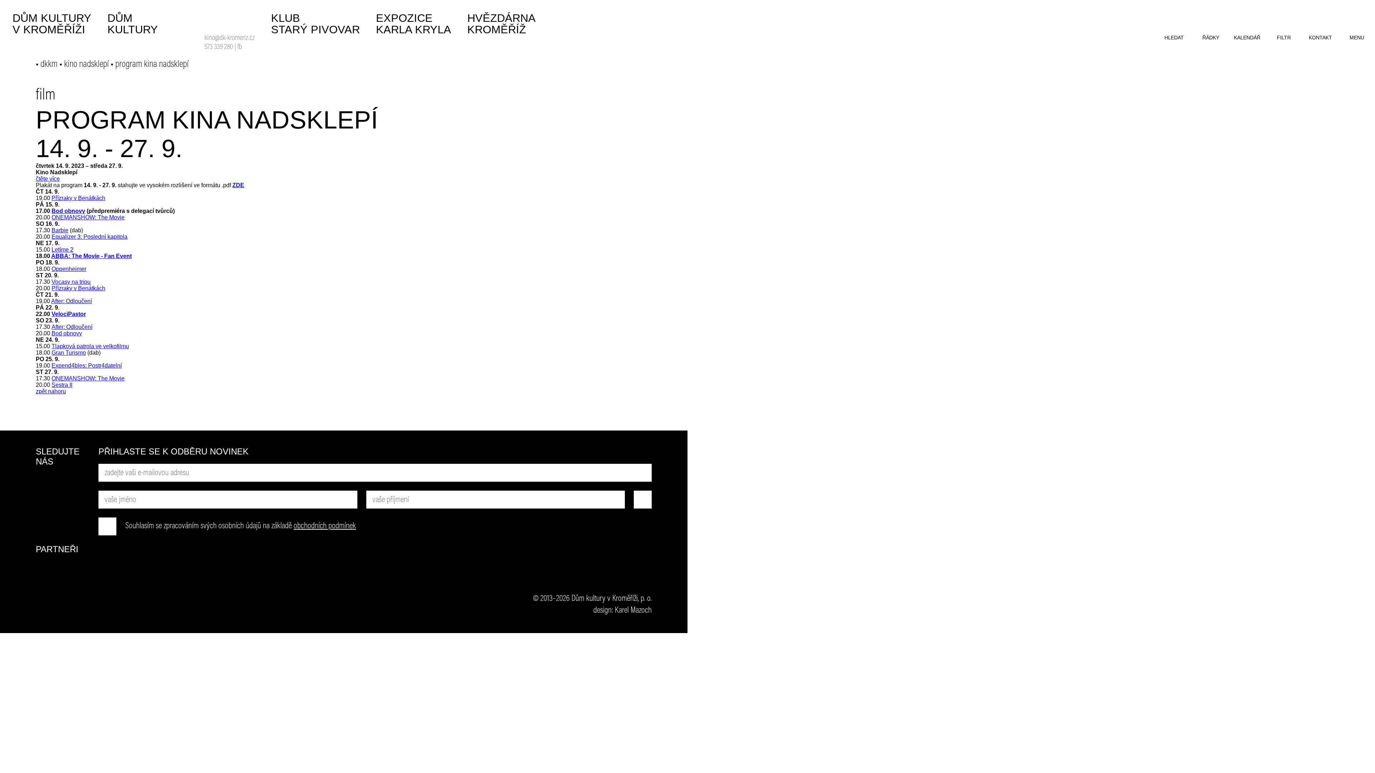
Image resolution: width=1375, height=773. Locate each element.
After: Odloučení (71, 301)
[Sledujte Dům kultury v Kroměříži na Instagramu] (45, 510)
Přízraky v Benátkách (78, 198)
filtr (1284, 37)
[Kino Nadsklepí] (214, 20)
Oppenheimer (69, 269)
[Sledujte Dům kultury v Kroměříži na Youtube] (72, 483)
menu (1357, 37)
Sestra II (62, 385)
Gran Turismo (69, 353)
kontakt (1320, 37)
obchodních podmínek (325, 526)
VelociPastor (69, 314)
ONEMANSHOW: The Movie (88, 217)
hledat (1174, 37)
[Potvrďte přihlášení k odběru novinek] (643, 500)
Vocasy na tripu (71, 282)
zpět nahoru (51, 391)
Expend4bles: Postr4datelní (87, 366)
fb (239, 47)
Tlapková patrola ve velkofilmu (90, 346)
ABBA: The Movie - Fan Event (91, 256)
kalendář (1247, 37)
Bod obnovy (68, 211)
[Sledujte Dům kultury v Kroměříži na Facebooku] (45, 483)
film (46, 95)
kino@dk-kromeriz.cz (229, 38)
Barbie (60, 230)
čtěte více (48, 179)
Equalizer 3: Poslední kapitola (89, 237)
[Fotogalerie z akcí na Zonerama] (72, 510)
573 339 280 (218, 47)
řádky (1210, 37)
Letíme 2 (62, 250)
